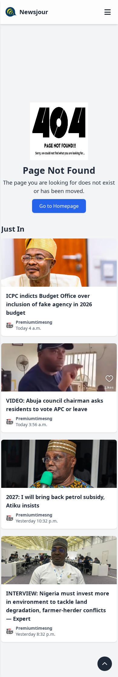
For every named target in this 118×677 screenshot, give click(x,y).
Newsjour (33, 12)
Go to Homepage (59, 206)
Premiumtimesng (34, 322)
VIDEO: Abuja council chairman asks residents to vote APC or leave (54, 405)
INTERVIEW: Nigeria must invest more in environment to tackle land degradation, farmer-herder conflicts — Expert (57, 606)
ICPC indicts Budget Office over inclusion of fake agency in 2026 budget (49, 304)
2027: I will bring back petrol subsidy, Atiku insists (55, 501)
